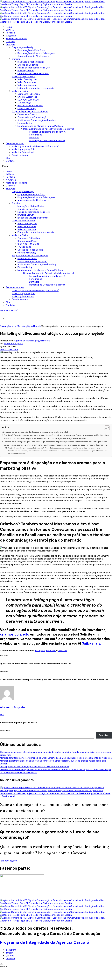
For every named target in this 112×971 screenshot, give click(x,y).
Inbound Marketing (27, 108)
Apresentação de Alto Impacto (33, 56)
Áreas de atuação (15, 143)
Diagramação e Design (23, 47)
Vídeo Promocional (27, 82)
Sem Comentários (9, 349)
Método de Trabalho (16, 38)
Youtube (62, 650)
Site (2, 714)
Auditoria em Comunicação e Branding (37, 120)
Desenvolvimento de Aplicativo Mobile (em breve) (48, 128)
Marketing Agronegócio (23, 149)
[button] (56, 166)
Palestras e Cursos (27, 114)
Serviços (10, 44)
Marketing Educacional (23, 152)
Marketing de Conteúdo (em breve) (47, 140)
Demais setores (20, 155)
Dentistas (34, 137)
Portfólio (10, 32)
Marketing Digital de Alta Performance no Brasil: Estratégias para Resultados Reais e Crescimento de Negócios (56, 757)
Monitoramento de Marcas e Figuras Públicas (40, 126)
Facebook (51, 650)
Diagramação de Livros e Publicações (36, 53)
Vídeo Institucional (27, 85)
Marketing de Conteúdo (23, 76)
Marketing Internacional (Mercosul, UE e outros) (35, 146)
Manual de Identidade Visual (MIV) (34, 67)
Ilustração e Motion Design (31, 61)
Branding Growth (26, 70)
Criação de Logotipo (28, 64)
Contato (10, 161)
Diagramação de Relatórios (31, 50)
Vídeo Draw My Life (27, 79)
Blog (8, 158)
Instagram (40, 650)
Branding (16, 59)
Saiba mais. (91, 643)
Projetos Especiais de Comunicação (30, 111)
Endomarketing (25, 123)
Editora (10, 29)
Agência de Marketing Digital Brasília (32, 340)
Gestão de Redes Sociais (30, 105)
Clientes (10, 41)
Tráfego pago (24, 102)
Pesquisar (5, 730)
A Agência (11, 35)
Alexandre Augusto (13, 343)
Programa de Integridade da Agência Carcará (44, 942)
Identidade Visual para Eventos (33, 73)
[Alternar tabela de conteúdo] (105, 427)
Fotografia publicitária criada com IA (47, 131)
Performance (35, 134)
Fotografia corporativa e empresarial (36, 88)
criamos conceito (14, 634)
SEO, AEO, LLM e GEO (28, 99)
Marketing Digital (20, 91)
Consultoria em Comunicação (32, 117)
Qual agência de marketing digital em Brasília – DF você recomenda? (34, 766)
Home (9, 26)
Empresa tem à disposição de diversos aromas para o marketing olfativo (37, 432)
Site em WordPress (27, 96)
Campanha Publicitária (29, 93)
